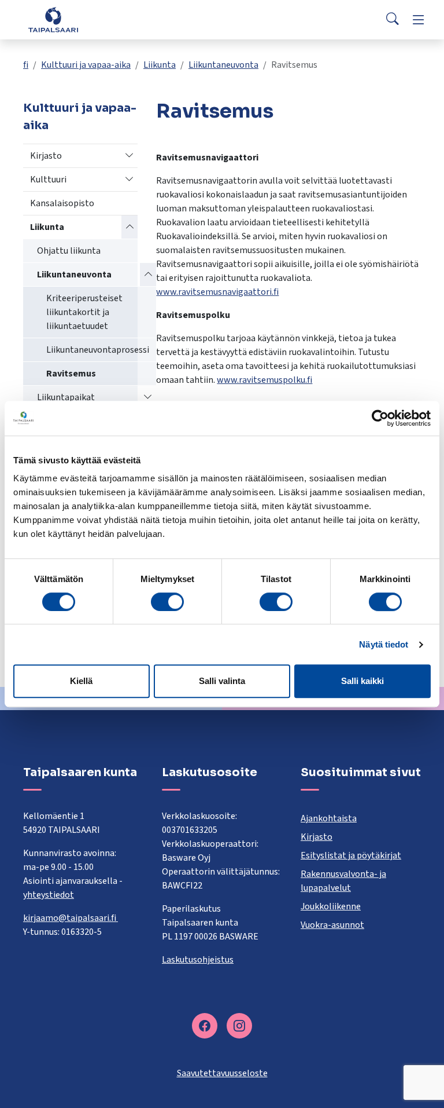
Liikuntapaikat (66, 397)
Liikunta (159, 64)
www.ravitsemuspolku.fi (264, 380)
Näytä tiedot (383, 644)
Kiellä (81, 681)
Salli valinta (222, 681)
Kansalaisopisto (62, 203)
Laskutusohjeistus (198, 959)
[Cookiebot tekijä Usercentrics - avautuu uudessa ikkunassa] (380, 418)
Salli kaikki (362, 681)
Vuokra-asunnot (332, 925)
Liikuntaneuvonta (223, 64)
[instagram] (239, 1025)
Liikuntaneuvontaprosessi (97, 349)
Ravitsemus (71, 373)
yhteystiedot (48, 894)
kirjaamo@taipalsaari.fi (70, 918)
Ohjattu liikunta (69, 250)
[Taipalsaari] (53, 19)
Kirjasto (46, 155)
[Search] (392, 19)
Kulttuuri (48, 179)
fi (25, 64)
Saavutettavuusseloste (222, 1073)
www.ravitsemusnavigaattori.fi (217, 292)
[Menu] (418, 19)
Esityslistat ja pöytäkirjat (351, 855)
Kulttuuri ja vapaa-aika (86, 64)
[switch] (167, 602)
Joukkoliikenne (331, 906)
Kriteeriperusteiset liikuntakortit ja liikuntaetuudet (84, 312)
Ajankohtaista (329, 818)
